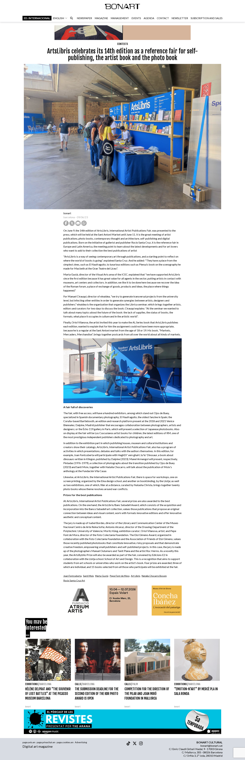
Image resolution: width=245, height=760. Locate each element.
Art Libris (135, 575)
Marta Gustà (101, 575)
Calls (78, 684)
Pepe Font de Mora (120, 575)
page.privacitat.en (46, 742)
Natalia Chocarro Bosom (154, 575)
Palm (135, 684)
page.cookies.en (65, 742)
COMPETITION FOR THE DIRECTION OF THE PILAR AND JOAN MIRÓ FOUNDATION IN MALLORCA (146, 693)
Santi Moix (88, 575)
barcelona (69, 217)
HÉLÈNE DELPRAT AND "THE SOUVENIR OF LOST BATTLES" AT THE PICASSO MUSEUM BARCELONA (48, 693)
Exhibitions (31, 684)
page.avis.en (28, 742)
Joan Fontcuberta (72, 575)
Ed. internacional (37, 18)
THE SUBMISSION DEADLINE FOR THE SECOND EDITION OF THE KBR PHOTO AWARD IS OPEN (96, 693)
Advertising (81, 742)
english (58, 18)
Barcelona (45, 684)
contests (122, 44)
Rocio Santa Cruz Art (74, 580)
